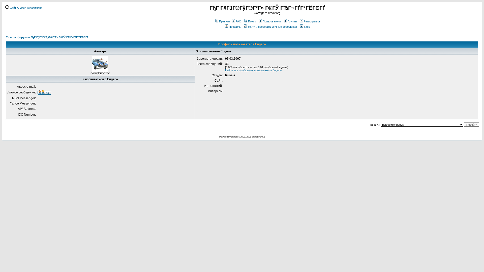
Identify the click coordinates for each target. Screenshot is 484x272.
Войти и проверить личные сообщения (272, 26)
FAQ (238, 21)
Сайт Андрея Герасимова (25, 7)
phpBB (234, 136)
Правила (224, 21)
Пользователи (272, 21)
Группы (292, 21)
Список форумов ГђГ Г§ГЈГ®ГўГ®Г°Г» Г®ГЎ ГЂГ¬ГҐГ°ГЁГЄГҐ (47, 37)
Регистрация (312, 21)
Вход (307, 26)
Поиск (252, 21)
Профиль (235, 26)
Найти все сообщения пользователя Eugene (253, 70)
